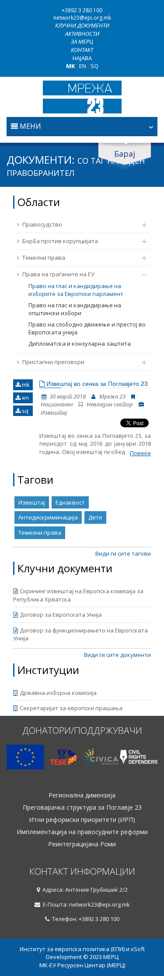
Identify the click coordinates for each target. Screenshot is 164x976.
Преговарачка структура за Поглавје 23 (82, 807)
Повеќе (140, 453)
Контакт (82, 50)
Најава (82, 58)
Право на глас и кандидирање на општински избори (74, 309)
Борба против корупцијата (60, 241)
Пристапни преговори (53, 362)
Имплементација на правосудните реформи (82, 832)
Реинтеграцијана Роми (82, 844)
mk (25, 384)
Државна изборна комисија (58, 693)
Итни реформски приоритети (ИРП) (82, 820)
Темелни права (43, 257)
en (25, 398)
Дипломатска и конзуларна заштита (79, 343)
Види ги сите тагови (123, 553)
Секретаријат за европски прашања (71, 708)
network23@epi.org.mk (82, 17)
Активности (82, 34)
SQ (94, 66)
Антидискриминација (48, 517)
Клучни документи (82, 25)
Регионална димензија (82, 795)
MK (70, 66)
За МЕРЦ (82, 41)
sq (24, 411)
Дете (95, 517)
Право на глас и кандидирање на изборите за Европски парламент (75, 290)
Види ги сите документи (117, 655)
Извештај (31, 502)
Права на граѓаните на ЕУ (58, 274)
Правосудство (42, 224)
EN (82, 66)
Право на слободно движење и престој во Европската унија (87, 328)
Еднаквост (70, 502)
